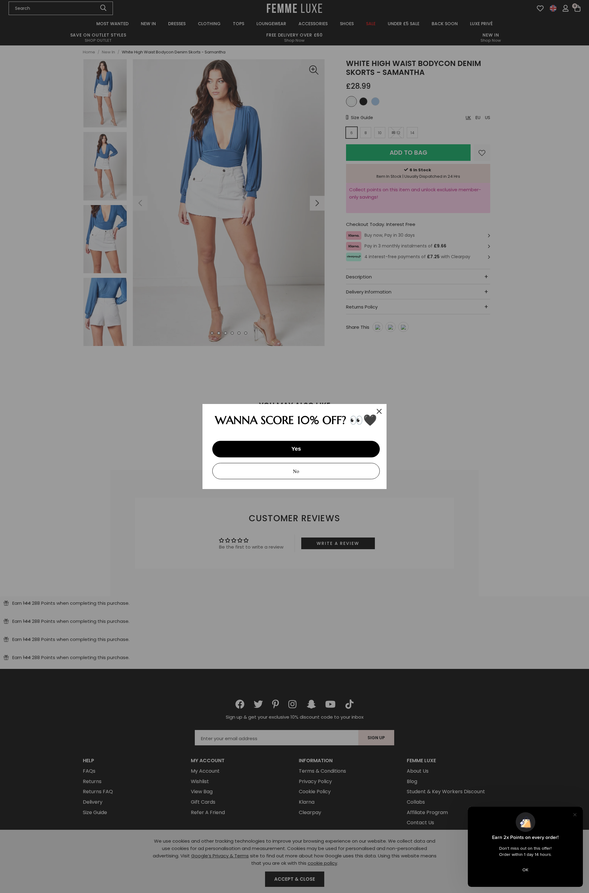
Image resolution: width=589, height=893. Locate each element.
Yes (296, 449)
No (296, 471)
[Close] (379, 411)
